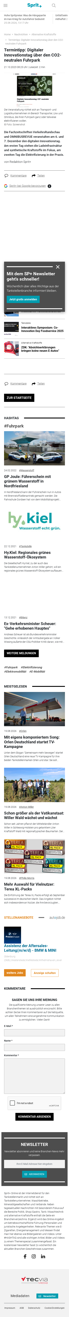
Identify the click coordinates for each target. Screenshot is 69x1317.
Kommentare (18, 175)
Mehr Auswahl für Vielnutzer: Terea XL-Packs (29, 886)
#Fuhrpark (14, 426)
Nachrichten (21, 34)
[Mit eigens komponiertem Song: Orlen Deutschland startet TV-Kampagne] (34, 709)
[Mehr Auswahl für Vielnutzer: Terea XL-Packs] (34, 856)
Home (7, 34)
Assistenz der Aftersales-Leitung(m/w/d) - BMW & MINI (30, 948)
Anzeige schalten (45, 973)
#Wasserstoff (26, 470)
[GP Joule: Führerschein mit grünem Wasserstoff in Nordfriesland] (34, 448)
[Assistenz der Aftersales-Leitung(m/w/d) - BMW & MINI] (12, 934)
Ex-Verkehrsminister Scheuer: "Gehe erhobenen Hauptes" (30, 626)
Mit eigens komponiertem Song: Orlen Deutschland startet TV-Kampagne (32, 742)
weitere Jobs (15, 972)
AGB (22, 1308)
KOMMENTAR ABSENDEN (34, 1116)
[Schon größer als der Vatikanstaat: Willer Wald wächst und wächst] (34, 785)
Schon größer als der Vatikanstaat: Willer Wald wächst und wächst (34, 815)
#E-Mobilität (37, 671)
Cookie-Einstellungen (55, 1308)
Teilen (41, 175)
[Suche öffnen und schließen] (53, 5)
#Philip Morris (26, 878)
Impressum (9, 1308)
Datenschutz (34, 1308)
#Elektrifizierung (31, 667)
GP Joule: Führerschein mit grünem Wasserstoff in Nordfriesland (27, 481)
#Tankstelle (25, 546)
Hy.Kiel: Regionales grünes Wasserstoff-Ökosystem (27, 554)
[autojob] (57, 917)
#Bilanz (23, 617)
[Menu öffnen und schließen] (6, 5)
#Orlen (23, 731)
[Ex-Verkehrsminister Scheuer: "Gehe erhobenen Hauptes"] (34, 595)
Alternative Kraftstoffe (43, 34)
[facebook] (25, 1256)
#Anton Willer (26, 806)
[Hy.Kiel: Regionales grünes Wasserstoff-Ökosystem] (34, 524)
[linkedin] (43, 1256)
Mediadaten (20, 1296)
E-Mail (7, 1026)
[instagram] (34, 1256)
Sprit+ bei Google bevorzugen (27, 186)
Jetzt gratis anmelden (23, 299)
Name (7, 1040)
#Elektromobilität (15, 671)
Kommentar (10, 1055)
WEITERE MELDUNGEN (21, 653)
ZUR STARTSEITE (19, 398)
